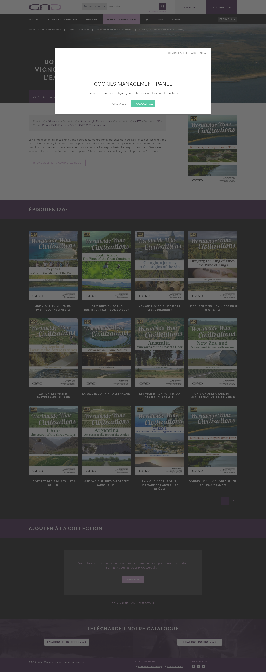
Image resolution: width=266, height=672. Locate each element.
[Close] (133, 336)
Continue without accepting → (187, 53)
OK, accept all (144, 103)
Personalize (118, 103)
